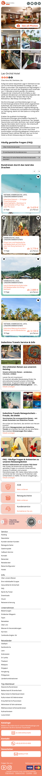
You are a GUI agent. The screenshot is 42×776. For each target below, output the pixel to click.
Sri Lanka (4, 658)
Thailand (4, 661)
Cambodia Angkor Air (9, 635)
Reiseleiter (5, 621)
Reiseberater (6, 563)
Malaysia (4, 665)
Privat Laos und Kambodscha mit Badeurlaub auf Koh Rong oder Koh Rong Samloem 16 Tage (14, 245)
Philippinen (5, 675)
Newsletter (5, 538)
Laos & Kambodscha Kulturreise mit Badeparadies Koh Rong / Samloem (15, 287)
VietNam (4, 644)
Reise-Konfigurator (8, 566)
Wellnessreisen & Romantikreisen (13, 708)
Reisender (5, 559)
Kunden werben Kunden (10, 542)
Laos (3, 651)
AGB (35, 773)
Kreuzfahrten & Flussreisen (11, 701)
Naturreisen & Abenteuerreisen (12, 694)
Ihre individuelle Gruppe (10, 581)
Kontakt (4, 556)
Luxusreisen (5, 715)
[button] (39, 171)
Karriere (4, 632)
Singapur (4, 668)
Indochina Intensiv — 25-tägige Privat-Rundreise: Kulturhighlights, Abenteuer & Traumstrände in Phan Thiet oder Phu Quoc (15, 203)
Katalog (4, 535)
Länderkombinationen (9, 679)
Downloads (5, 595)
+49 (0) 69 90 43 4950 (23, 743)
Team (3, 618)
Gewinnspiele (6, 549)
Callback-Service (7, 552)
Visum (3, 599)
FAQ (2, 588)
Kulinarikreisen (6, 711)
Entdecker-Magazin (8, 614)
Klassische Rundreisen (9, 687)
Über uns (4, 625)
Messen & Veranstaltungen (11, 628)
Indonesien (5, 654)
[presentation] (2, 522)
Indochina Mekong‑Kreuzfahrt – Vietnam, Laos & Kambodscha (15, 329)
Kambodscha (6, 647)
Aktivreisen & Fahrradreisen (11, 704)
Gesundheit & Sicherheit (10, 585)
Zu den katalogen (23, 733)
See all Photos (30, 25)
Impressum (9, 773)
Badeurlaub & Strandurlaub (11, 690)
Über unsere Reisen (8, 578)
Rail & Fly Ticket (7, 592)
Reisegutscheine (7, 545)
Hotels (3, 570)
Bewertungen (6, 611)
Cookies (29, 773)
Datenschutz (20, 773)
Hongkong (5, 672)
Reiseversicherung (8, 602)
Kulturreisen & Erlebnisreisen (12, 697)
